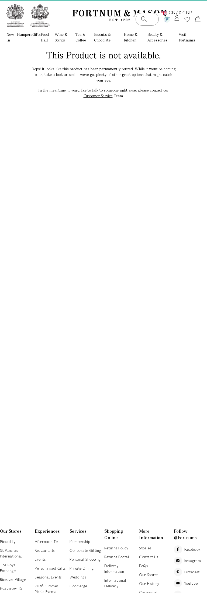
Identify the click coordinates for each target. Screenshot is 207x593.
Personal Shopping (85, 559)
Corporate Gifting (85, 550)
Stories (145, 548)
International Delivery (115, 583)
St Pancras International (11, 553)
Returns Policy (116, 548)
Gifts (36, 34)
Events (40, 559)
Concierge (78, 586)
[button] (176, 12)
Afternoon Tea (47, 541)
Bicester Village (13, 579)
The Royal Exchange (8, 568)
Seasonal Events (48, 577)
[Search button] (144, 19)
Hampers (24, 34)
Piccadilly (7, 541)
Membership (80, 541)
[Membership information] (167, 18)
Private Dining (82, 568)
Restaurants (45, 550)
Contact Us (148, 557)
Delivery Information (114, 568)
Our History (149, 583)
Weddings (78, 577)
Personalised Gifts (50, 568)
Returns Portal (116, 557)
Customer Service (98, 95)
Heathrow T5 (11, 588)
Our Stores (148, 574)
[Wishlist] (187, 19)
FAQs (143, 565)
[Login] (176, 18)
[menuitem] (11, 38)
